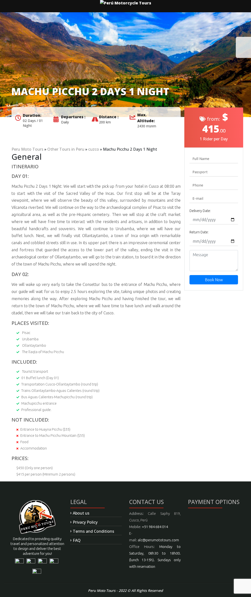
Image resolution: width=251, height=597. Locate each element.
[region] (125, 64)
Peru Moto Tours (27, 149)
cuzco (93, 149)
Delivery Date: (200, 211)
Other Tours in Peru (65, 149)
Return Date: (199, 232)
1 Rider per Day (214, 139)
